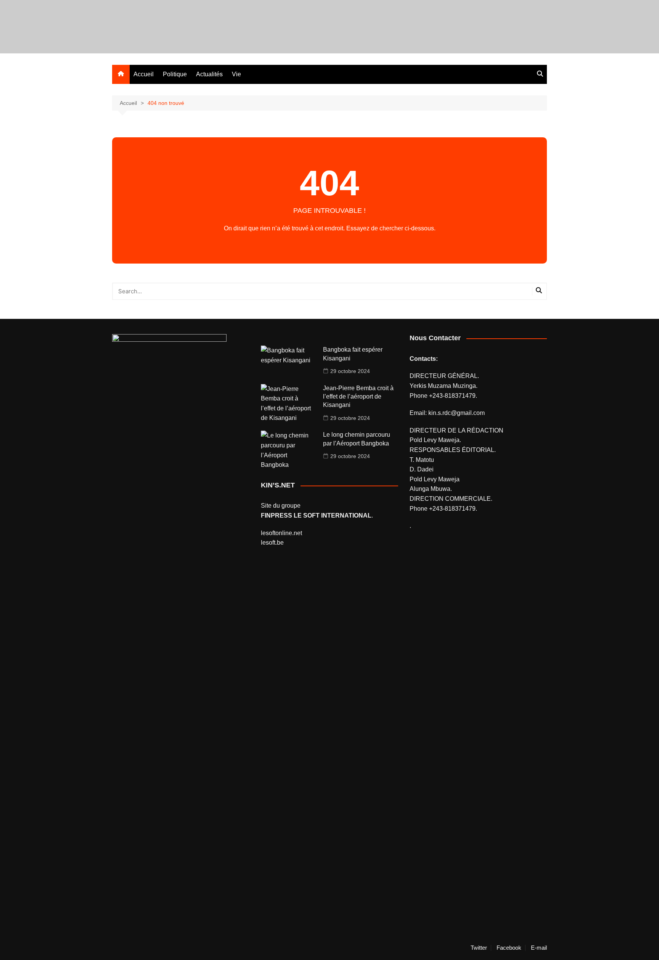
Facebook (509, 948)
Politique (175, 74)
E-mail (539, 948)
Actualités (209, 74)
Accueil (143, 74)
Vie (236, 74)
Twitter (479, 948)
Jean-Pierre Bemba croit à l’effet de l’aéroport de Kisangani (358, 396)
